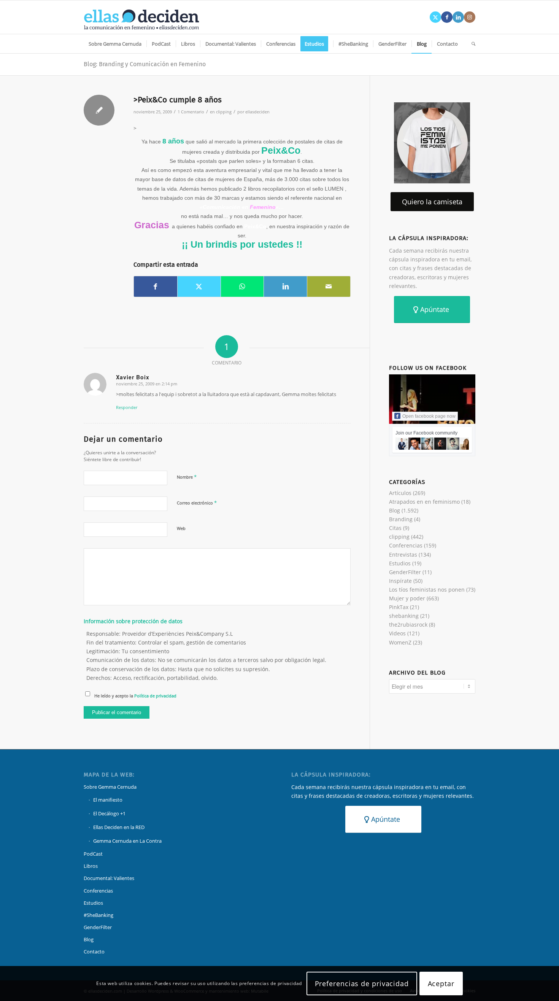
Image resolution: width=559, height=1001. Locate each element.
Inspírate (400, 580)
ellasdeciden (257, 112)
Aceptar (441, 983)
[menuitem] (115, 43)
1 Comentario (191, 112)
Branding (401, 519)
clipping (224, 112)
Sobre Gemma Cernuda (110, 786)
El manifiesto (107, 799)
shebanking (404, 615)
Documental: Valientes (109, 878)
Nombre (187, 476)
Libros (91, 866)
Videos (397, 633)
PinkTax (398, 607)
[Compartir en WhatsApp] (242, 286)
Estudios (400, 563)
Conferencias (405, 545)
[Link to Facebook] (447, 17)
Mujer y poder (407, 598)
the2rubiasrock (408, 624)
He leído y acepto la (135, 696)
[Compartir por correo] (328, 286)
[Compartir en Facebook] (155, 286)
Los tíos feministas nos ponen (427, 589)
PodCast (93, 853)
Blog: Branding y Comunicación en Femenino (145, 64)
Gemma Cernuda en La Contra (127, 840)
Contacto (94, 951)
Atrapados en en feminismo (424, 501)
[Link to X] (435, 17)
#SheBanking (98, 915)
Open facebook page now (429, 416)
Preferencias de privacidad (362, 983)
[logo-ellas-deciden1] (141, 17)
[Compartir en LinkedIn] (285, 286)
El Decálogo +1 (109, 813)
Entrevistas (403, 554)
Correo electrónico (197, 502)
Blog (394, 510)
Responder (126, 407)
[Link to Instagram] (469, 17)
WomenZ (400, 642)
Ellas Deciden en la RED (119, 827)
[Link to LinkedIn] (458, 17)
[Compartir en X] (199, 286)
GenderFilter (405, 572)
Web (181, 528)
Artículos (400, 493)
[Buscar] (471, 43)
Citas (395, 528)
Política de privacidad (155, 696)
